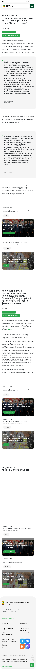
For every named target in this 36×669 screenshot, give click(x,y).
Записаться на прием (7, 625)
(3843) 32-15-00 (6, 615)
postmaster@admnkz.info (8, 618)
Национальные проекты (8, 639)
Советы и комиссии (25, 628)
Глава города (23, 623)
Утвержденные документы (9, 641)
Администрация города (26, 625)
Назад (5, 10)
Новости (4, 632)
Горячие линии (5, 623)
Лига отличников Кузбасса (8, 634)
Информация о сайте (7, 666)
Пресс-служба (23, 630)
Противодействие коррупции (6, 644)
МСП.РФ (10, 329)
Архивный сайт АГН (24, 632)
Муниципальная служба (8, 648)
